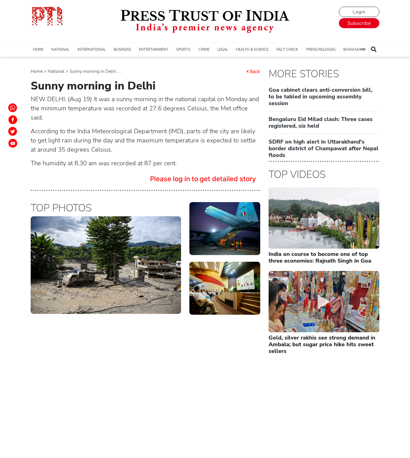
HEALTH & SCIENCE (252, 49)
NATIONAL (60, 49)
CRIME (204, 49)
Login (359, 12)
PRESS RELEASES (321, 49)
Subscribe (359, 23)
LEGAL (222, 49)
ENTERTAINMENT (153, 49)
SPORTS (183, 49)
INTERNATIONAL (92, 49)
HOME (38, 49)
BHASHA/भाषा (354, 49)
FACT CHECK (287, 49)
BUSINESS (122, 49)
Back (255, 71)
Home (37, 71)
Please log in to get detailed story (203, 179)
